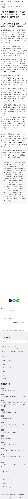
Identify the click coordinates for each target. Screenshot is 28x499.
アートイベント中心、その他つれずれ (12, 3)
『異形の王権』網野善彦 (8, 390)
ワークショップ (7, 368)
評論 (13, 351)
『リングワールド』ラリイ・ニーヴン (12, 444)
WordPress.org (7, 487)
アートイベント (7, 360)
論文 (20, 351)
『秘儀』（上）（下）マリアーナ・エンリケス (14, 465)
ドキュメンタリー (8, 349)
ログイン (5, 476)
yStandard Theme (6, 497)
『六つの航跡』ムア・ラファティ (10, 418)
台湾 (10, 310)
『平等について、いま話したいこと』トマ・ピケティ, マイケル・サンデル (14, 425)
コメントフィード (7, 483)
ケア (15, 346)
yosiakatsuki (13, 497)
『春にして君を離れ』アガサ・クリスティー (14, 318)
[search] (25, 341)
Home (2, 330)
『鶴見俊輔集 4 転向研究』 (18, 322)
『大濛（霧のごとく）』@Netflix (10, 412)
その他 (4, 364)
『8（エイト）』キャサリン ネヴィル (12, 450)
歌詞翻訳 (5, 378)
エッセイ (6, 346)
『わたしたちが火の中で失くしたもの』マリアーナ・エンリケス (14, 457)
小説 (13, 310)
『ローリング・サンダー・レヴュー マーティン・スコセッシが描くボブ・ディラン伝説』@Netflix (14, 404)
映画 (4, 371)
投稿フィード (6, 479)
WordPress (23, 497)
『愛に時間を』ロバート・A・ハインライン (13, 396)
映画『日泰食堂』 (6, 438)
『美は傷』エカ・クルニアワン (10, 432)
